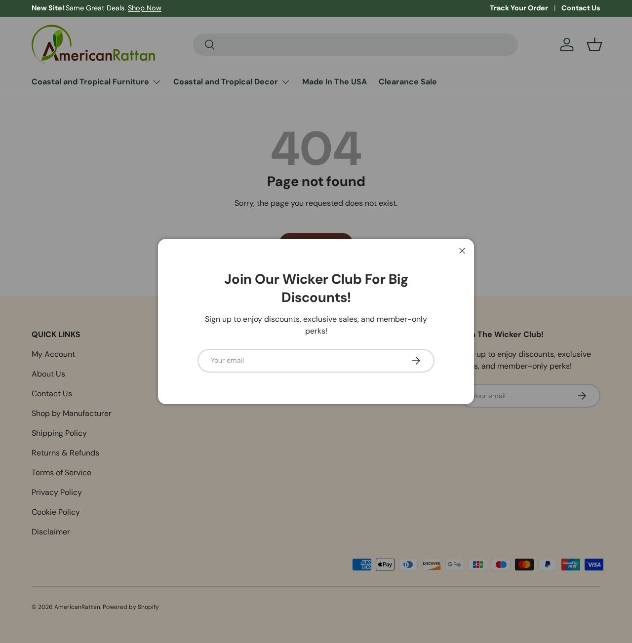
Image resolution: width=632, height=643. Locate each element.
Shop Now (144, 7)
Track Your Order (519, 7)
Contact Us (580, 7)
